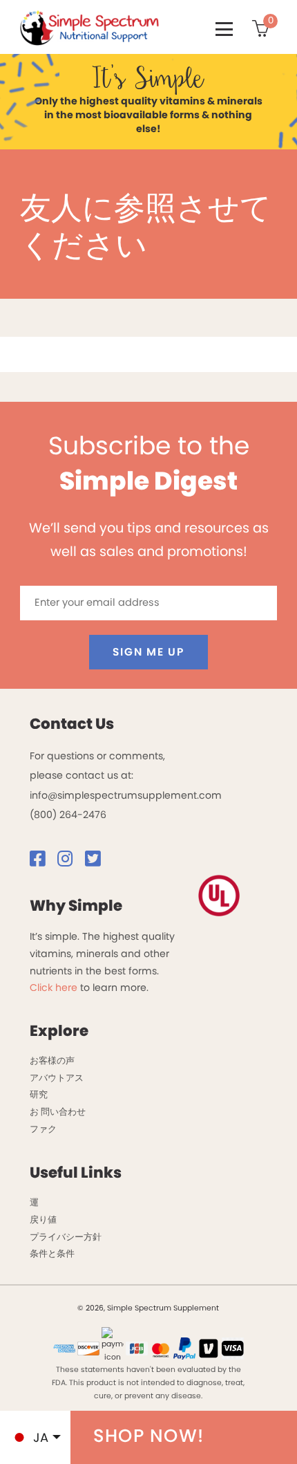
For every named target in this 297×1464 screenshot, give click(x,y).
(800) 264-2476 (68, 815)
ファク (43, 1129)
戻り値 (43, 1219)
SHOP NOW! (148, 1435)
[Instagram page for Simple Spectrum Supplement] (69, 862)
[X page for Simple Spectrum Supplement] (97, 862)
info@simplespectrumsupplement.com (126, 795)
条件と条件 (52, 1253)
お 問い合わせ (58, 1111)
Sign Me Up (148, 652)
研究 (39, 1094)
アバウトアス (57, 1077)
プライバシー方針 (66, 1236)
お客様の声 (52, 1060)
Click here (53, 987)
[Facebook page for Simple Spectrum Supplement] (42, 862)
